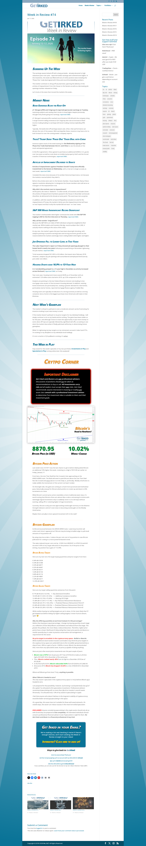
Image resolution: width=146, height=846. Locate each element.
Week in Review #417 (109, 26)
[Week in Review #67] (60, 803)
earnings (105, 108)
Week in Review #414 (109, 35)
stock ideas (113, 139)
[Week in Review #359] (83, 803)
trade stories (106, 145)
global (114, 114)
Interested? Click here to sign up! (61, 741)
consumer (109, 99)
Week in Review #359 (78, 810)
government (110, 117)
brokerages (106, 95)
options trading (106, 127)
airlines (110, 89)
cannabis (112, 95)
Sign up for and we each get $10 (61, 761)
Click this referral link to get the (61, 764)
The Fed (111, 142)
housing (105, 120)
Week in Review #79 (32, 810)
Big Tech (105, 92)
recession (112, 130)
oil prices (113, 123)
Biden (115, 89)
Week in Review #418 (109, 22)
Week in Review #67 (55, 810)
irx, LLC (46, 843)
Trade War (113, 145)
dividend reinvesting (108, 105)
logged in (39, 828)
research (105, 133)
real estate (105, 130)
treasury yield (106, 148)
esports (105, 111)
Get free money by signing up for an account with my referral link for (61, 758)
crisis (111, 102)
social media (106, 139)
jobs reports (106, 123)
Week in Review (89, 5)
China (104, 99)
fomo (104, 114)
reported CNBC (65, 114)
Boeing (115, 92)
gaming (109, 114)
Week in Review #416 (109, 29)
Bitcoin (110, 92)
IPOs (115, 120)
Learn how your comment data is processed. (69, 831)
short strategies (107, 136)
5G (103, 89)
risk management (113, 133)
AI (106, 89)
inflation (110, 120)
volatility (105, 151)
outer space (115, 127)
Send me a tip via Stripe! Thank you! (61, 755)
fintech (112, 111)
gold (104, 117)
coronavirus (106, 102)
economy (111, 108)
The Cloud (105, 142)
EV (109, 111)
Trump (112, 148)
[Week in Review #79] (37, 803)
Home (80, 5)
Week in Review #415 (109, 32)
